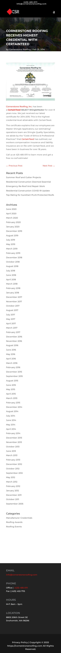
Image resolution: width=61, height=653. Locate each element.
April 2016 (11, 358)
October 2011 (12, 499)
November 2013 (14, 442)
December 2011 (14, 495)
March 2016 (11, 363)
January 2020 (12, 226)
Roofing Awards (14, 522)
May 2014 (10, 424)
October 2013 (12, 446)
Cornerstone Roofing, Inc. (19, 106)
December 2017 (14, 297)
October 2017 (12, 306)
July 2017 (10, 314)
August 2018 (12, 266)
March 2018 (11, 284)
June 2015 (11, 385)
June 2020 (11, 209)
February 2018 (13, 288)
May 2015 (10, 389)
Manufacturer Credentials (19, 518)
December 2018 (14, 257)
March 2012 (11, 481)
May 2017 (10, 319)
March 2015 (11, 398)
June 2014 (11, 420)
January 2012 (12, 490)
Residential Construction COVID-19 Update (28, 190)
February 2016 (13, 367)
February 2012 (13, 486)
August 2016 (12, 345)
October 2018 (13, 262)
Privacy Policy (20, 642)
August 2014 (12, 411)
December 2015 (14, 371)
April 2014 (11, 429)
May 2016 (10, 354)
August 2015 (12, 380)
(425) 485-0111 (30, 2)
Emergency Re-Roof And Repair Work (25, 186)
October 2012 (12, 468)
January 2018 (12, 292)
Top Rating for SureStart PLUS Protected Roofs (30, 195)
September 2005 (14, 503)
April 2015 (11, 393)
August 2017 (12, 310)
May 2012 (10, 477)
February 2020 (13, 222)
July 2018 (10, 270)
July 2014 (10, 415)
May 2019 (10, 244)
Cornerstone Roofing (20, 49)
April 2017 (11, 323)
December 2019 (14, 231)
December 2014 (14, 407)
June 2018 (11, 275)
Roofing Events (14, 526)
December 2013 (14, 437)
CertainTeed (14, 110)
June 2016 (11, 349)
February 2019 (13, 253)
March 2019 (11, 248)
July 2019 (10, 240)
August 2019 (12, 235)
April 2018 (11, 279)
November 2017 (14, 301)
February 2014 (13, 433)
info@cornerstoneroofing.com (21, 574)
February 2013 (13, 459)
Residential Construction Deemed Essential (28, 182)
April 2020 (11, 213)
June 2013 (11, 451)
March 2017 (11, 327)
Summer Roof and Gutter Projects (23, 177)
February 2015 (13, 402)
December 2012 (14, 464)
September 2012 (14, 473)
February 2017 (13, 332)
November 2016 (14, 341)
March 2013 (11, 455)
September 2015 (14, 376)
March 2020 (12, 218)
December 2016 (14, 336)
